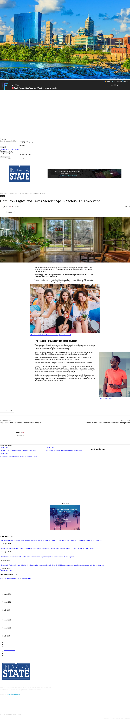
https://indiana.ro (20, 435)
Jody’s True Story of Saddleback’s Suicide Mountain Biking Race (21, 423)
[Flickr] (12, 703)
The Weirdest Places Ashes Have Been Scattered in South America (64, 450)
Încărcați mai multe (6, 570)
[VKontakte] (23, 703)
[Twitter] (123, 161)
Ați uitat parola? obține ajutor (9, 149)
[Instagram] (120, 161)
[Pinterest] (34, 212)
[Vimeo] (126, 161)
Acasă (1, 193)
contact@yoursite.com (13, 694)
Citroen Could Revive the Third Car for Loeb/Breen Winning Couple (108, 423)
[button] (127, 185)
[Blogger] (2, 703)
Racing (6, 193)
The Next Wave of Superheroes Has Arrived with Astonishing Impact (18, 456)
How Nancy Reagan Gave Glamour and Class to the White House (18, 450)
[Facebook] (117, 161)
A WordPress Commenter (9, 578)
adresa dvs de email (25, 155)
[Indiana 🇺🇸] (1, 207)
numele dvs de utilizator (26, 143)
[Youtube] (129, 161)
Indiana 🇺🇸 (7, 206)
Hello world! (26, 578)
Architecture (4, 447)
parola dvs (22, 145)
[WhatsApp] (41, 212)
